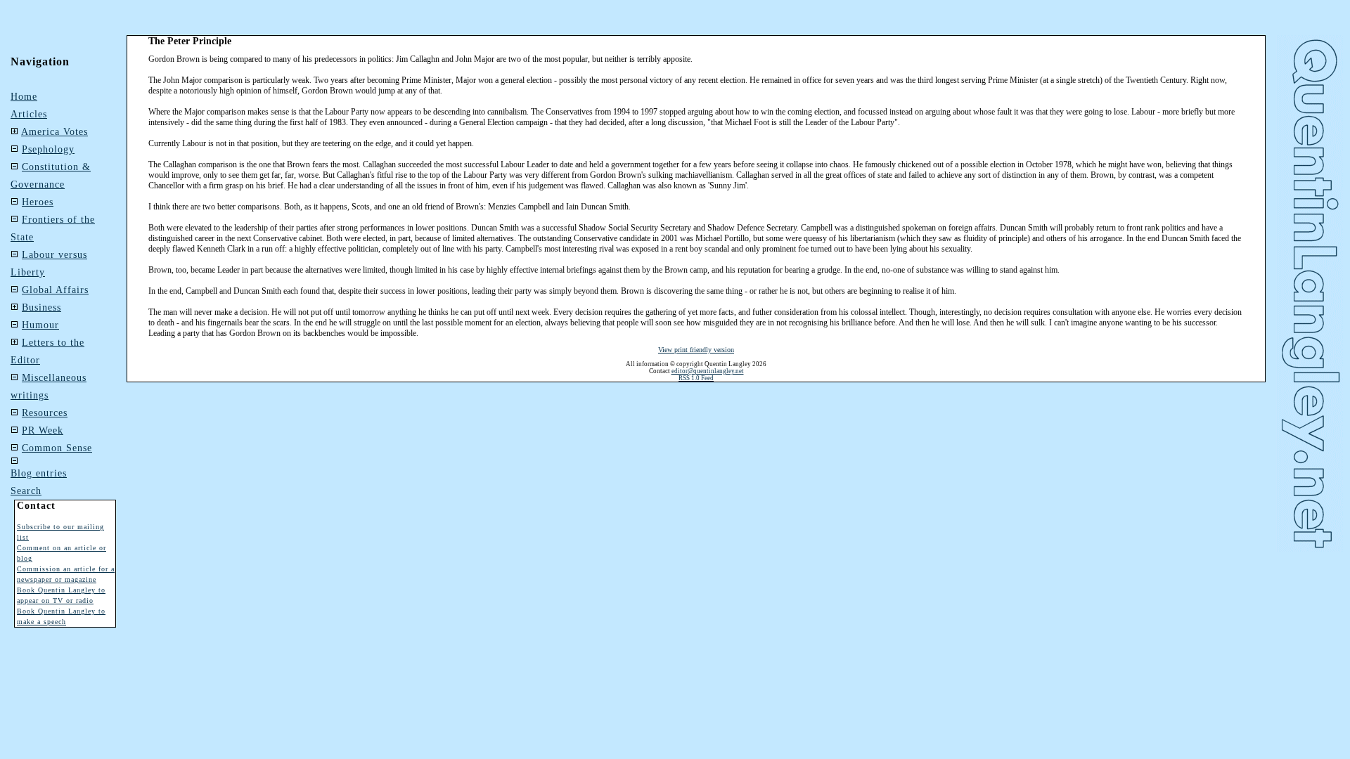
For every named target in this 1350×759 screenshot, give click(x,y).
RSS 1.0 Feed (696, 378)
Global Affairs (55, 290)
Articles (29, 114)
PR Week (42, 430)
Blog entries (39, 473)
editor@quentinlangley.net (707, 371)
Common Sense (57, 448)
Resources (45, 413)
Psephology (48, 149)
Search (26, 491)
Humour (40, 325)
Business (41, 307)
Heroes (37, 202)
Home (24, 96)
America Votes (54, 131)
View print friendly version (696, 349)
